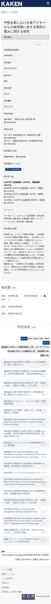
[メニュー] (48, 3)
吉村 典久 (8, 119)
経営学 (6, 94)
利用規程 (5, 587)
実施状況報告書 (15, 306)
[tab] (27, 327)
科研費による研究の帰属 (12, 592)
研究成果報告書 (31, 296)
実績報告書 (13, 296)
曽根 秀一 (8, 141)
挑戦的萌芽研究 (10, 68)
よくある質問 (7, 578)
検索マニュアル (8, 574)
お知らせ (5, 583)
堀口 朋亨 (8, 135)
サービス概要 (7, 570)
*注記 (12, 176)
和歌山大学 (8, 107)
